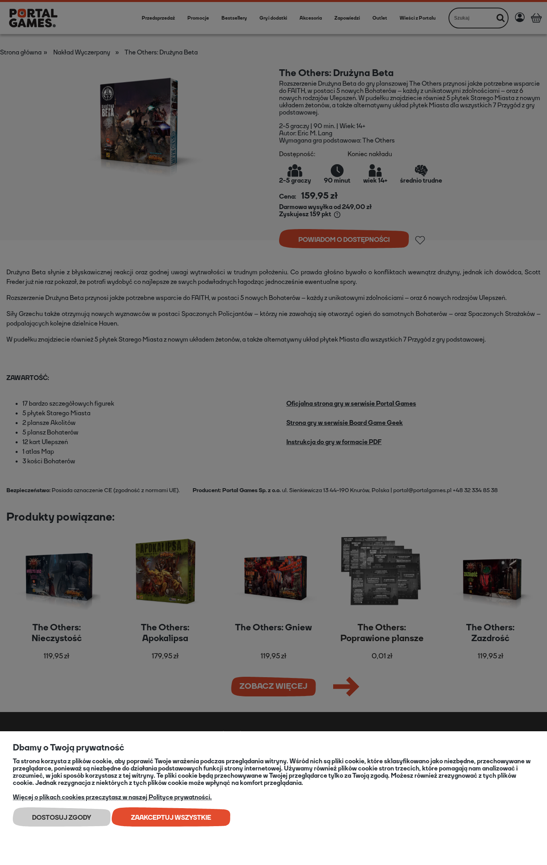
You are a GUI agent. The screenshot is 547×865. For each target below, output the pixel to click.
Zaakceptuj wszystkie (171, 817)
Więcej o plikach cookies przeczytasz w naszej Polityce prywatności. (112, 797)
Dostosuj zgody (61, 817)
